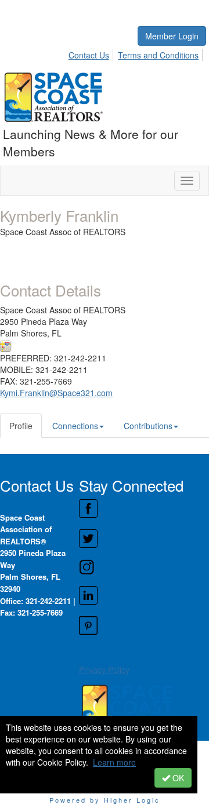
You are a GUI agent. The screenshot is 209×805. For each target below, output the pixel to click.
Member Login (172, 36)
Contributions (148, 425)
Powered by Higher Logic (104, 799)
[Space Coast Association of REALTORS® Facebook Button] (143, 508)
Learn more (114, 762)
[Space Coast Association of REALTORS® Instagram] (143, 567)
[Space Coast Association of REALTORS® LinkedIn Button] (143, 595)
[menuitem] (92, 53)
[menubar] (136, 53)
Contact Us (89, 55)
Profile (21, 425)
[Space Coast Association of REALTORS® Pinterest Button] (143, 625)
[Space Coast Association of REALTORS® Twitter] (143, 538)
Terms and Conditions (158, 55)
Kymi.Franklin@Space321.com (56, 392)
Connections (75, 425)
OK (177, 778)
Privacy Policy (104, 669)
